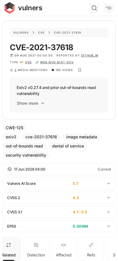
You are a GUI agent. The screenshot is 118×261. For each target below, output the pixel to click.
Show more (27, 103)
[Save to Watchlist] (79, 70)
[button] (59, 169)
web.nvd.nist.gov (57, 62)
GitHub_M (89, 55)
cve (28, 62)
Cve (41, 32)
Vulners (21, 32)
